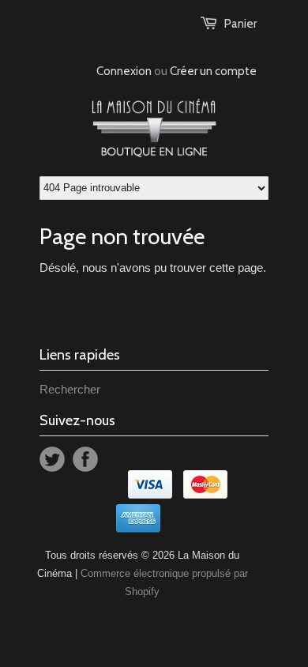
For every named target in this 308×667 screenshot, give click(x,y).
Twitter (52, 459)
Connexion (124, 71)
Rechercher (69, 389)
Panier (240, 24)
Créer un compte (213, 71)
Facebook (85, 459)
